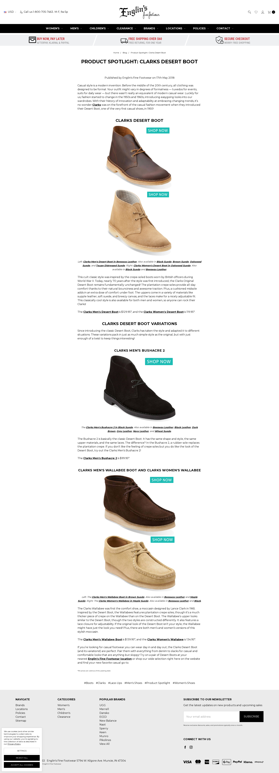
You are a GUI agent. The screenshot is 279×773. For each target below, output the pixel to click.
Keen (102, 732)
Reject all (22, 758)
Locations (174, 28)
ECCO (103, 716)
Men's (75, 28)
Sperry (103, 728)
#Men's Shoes (133, 683)
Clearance (125, 28)
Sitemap (21, 720)
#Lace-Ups (115, 683)
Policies (200, 28)
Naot (102, 724)
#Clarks (101, 683)
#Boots (88, 683)
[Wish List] (256, 11)
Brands (150, 28)
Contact (224, 28)
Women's (53, 28)
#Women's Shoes (184, 683)
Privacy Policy (14, 744)
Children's (98, 28)
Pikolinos (105, 740)
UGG (102, 705)
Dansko (104, 713)
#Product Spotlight (157, 683)
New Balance (108, 720)
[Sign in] (262, 11)
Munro (103, 736)
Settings (21, 750)
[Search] (249, 11)
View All (104, 743)
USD (10, 11)
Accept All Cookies (22, 765)
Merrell (104, 709)
